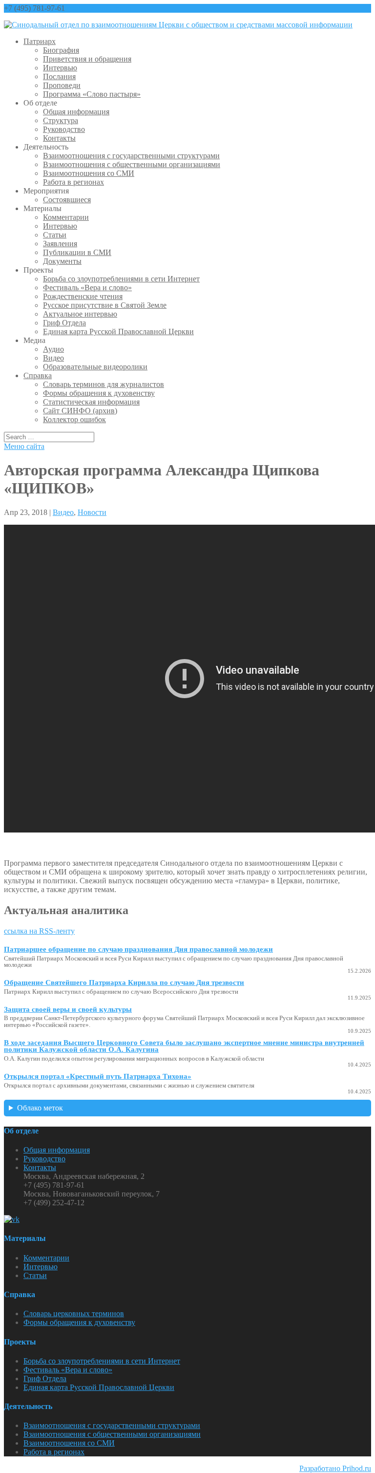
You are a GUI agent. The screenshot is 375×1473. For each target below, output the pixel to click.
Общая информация (76, 111)
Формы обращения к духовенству (99, 393)
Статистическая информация (91, 402)
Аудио (53, 349)
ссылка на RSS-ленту (39, 931)
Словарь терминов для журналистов (103, 384)
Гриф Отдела (64, 323)
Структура (60, 120)
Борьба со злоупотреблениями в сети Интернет (121, 279)
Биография (61, 50)
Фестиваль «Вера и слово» (87, 287)
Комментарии (66, 217)
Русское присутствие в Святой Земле (105, 305)
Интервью (60, 68)
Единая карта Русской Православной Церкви (118, 331)
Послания (59, 76)
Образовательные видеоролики (95, 367)
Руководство (64, 129)
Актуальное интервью (80, 314)
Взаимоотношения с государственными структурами (131, 155)
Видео (53, 358)
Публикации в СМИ (77, 252)
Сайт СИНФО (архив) (80, 410)
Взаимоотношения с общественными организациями (131, 164)
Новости (92, 512)
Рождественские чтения (83, 296)
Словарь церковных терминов (73, 1313)
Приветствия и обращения (87, 59)
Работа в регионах (73, 182)
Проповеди (62, 85)
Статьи (54, 235)
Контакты (59, 138)
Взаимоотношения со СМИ (88, 173)
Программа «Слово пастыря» (92, 94)
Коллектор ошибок (74, 419)
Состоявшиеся (67, 199)
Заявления (60, 243)
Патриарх (39, 41)
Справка (37, 375)
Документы (62, 261)
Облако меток (40, 1108)
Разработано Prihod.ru (335, 1468)
